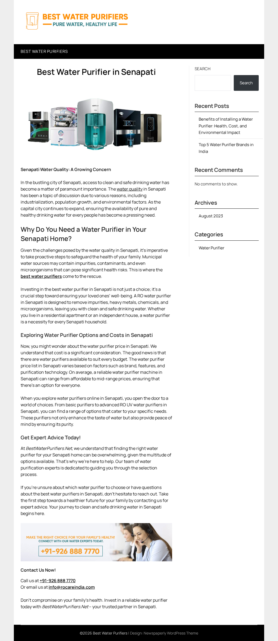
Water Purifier (211, 248)
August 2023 (211, 216)
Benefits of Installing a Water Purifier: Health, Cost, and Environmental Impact (226, 125)
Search (202, 69)
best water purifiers (41, 276)
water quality (130, 189)
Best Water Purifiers (44, 51)
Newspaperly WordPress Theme (171, 633)
